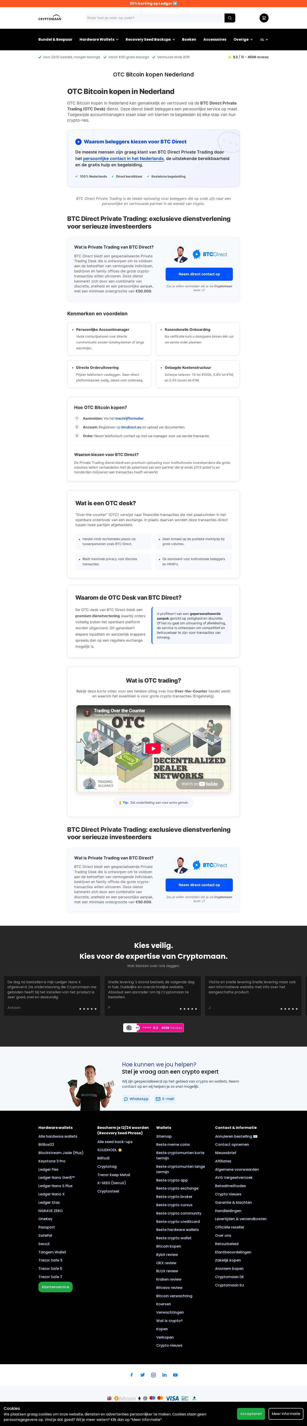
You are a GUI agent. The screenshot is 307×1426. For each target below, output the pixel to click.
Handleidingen (228, 1210)
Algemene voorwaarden (237, 1169)
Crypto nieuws (169, 1345)
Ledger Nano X (51, 1194)
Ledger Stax (49, 1202)
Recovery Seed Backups (148, 39)
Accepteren (251, 1413)
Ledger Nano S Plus (55, 1185)
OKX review (166, 1263)
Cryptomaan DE (229, 1276)
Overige (241, 39)
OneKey (45, 1218)
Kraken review (168, 1279)
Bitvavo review (169, 1287)
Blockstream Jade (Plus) (61, 1152)
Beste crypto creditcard (178, 1221)
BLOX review (167, 1271)
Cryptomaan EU (229, 1285)
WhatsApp (139, 1098)
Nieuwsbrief (225, 1152)
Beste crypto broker (174, 1196)
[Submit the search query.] (230, 17)
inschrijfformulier (130, 418)
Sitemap (164, 1136)
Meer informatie (286, 1413)
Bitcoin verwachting (174, 1296)
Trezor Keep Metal (113, 1174)
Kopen (162, 1329)
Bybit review (167, 1254)
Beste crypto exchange (177, 1188)
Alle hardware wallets (57, 1136)
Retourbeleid (226, 1243)
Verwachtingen (170, 1312)
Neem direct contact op (199, 274)
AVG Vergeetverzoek (234, 1177)
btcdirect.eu (131, 427)
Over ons (223, 1235)
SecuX (44, 1243)
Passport (46, 1227)
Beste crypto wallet (173, 1238)
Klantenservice (55, 1287)
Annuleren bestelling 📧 (236, 1136)
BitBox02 (46, 1144)
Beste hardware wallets (177, 1229)
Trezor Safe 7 (50, 1276)
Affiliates (223, 1161)
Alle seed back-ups (115, 1141)
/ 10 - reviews (251, 57)
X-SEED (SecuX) (111, 1183)
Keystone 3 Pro (51, 1161)
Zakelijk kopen (228, 1260)
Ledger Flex (48, 1169)
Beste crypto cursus (174, 1205)
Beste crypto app (172, 1180)
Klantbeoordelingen (233, 1252)
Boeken (189, 39)
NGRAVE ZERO (50, 1210)
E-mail (168, 1098)
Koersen (163, 1304)
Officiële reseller (229, 1227)
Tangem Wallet (52, 1252)
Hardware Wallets (97, 39)
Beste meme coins (173, 1144)
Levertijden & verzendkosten (241, 1218)
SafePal (45, 1235)
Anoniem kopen (229, 1268)
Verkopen (165, 1337)
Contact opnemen (232, 1144)
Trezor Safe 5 (50, 1268)
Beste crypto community (178, 1213)
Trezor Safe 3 (50, 1260)
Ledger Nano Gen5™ (56, 1177)
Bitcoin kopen (168, 1246)
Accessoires (214, 39)
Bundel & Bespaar (55, 39)
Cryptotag (107, 1166)
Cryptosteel (108, 1191)
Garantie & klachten (233, 1202)
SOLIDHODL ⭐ (109, 1149)
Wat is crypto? (169, 1320)
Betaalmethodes (230, 1185)
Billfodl (103, 1158)
